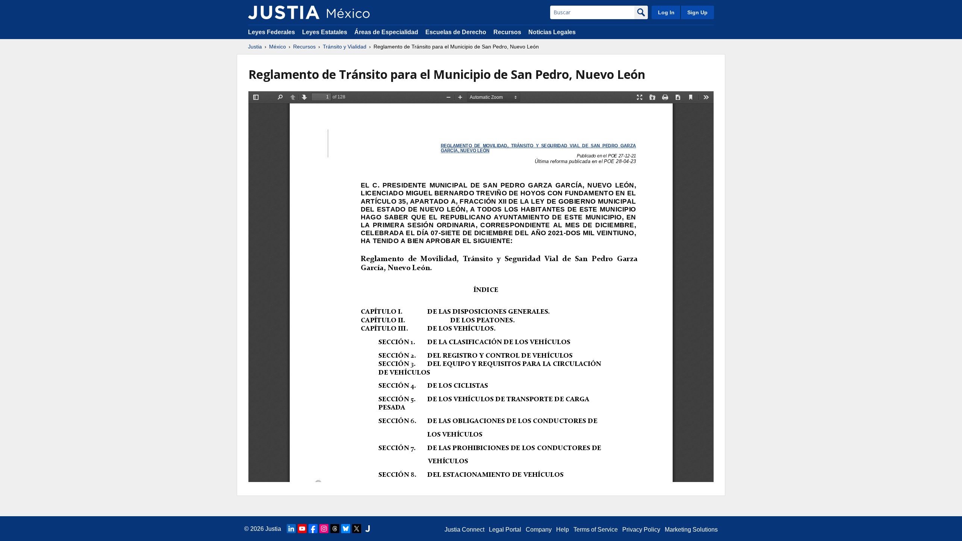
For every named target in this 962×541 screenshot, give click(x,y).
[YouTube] (302, 528)
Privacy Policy (641, 529)
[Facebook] (313, 528)
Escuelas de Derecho (455, 32)
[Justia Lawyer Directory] (367, 528)
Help (562, 529)
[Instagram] (323, 528)
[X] (356, 528)
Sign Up (697, 12)
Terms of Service (595, 529)
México (277, 47)
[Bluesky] (345, 528)
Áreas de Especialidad (386, 32)
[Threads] (334, 528)
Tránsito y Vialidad (344, 47)
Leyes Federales (271, 32)
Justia (255, 47)
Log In (666, 12)
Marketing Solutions (691, 529)
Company (539, 529)
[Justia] (283, 12)
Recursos (507, 32)
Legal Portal (505, 529)
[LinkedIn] (291, 528)
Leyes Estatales (324, 32)
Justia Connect (464, 529)
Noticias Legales (552, 32)
